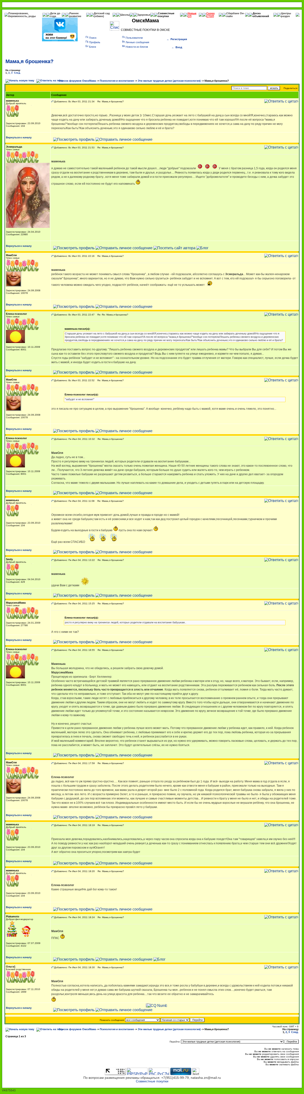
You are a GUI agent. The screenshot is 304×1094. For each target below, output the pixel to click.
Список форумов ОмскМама (77, 80)
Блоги (92, 46)
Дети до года (55, 15)
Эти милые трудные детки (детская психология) (169, 80)
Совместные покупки (166, 15)
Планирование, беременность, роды (22, 15)
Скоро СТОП (210, 15)
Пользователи (134, 37)
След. (17, 72)
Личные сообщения (137, 42)
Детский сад (102, 13)
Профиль (94, 42)
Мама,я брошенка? (29, 61)
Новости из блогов (137, 46)
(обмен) (99, 16)
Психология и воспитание (117, 80)
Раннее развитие (75, 15)
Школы (125, 14)
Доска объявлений (261, 15)
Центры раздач (286, 15)
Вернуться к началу (19, 137)
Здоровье (143, 14)
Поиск (92, 37)
